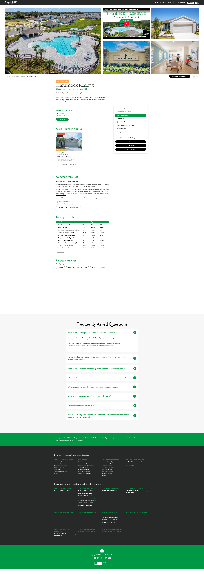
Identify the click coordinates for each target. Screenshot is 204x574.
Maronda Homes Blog (107, 461)
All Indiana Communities (109, 490)
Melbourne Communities (85, 503)
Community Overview (123, 115)
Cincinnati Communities (109, 517)
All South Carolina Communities (60, 534)
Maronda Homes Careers (60, 465)
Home (7, 76)
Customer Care (181, 2)
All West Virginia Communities (111, 532)
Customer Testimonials (108, 467)
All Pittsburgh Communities (134, 515)
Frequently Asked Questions (109, 463)
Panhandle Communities (85, 505)
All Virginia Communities (85, 532)
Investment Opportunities (84, 473)
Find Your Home (162, 2)
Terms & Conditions (59, 467)
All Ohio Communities (109, 515)
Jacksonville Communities (86, 500)
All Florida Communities (85, 490)
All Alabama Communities (62, 490)
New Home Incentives (83, 461)
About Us (171, 2)
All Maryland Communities (86, 515)
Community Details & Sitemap (125, 125)
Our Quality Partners (83, 467)
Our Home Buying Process (60, 463)
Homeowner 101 (130, 465)
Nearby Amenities (122, 132)
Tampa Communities (84, 495)
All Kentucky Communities (62, 515)
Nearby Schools (121, 128)
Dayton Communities (108, 522)
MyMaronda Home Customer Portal (135, 461)
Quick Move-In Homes (123, 122)
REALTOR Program (107, 473)
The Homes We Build (83, 469)
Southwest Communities (85, 498)
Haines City (20, 76)
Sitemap (104, 475)
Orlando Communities (85, 493)
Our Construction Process (60, 461)
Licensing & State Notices (60, 471)
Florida (13, 76)
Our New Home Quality (84, 463)
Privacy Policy (57, 469)
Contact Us (62, 119)
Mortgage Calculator (107, 465)
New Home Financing (107, 471)
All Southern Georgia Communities (133, 491)
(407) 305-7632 (130, 149)
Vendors (56, 473)
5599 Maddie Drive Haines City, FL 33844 (66, 159)
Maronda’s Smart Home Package (86, 465)
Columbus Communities (109, 520)
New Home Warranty (107, 469)
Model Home (120, 118)
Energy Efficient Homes (84, 471)
